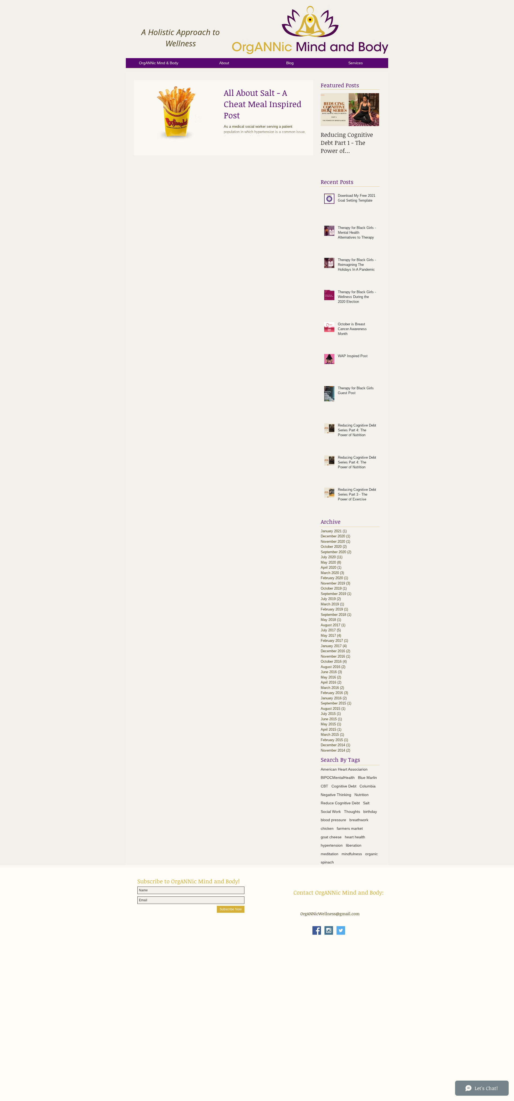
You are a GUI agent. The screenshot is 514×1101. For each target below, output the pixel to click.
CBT (324, 786)
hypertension (332, 845)
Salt (366, 803)
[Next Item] (371, 110)
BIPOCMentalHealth (338, 777)
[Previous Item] (329, 110)
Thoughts (352, 811)
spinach (327, 862)
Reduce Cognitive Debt (340, 803)
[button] (224, 64)
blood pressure (333, 820)
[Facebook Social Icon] (316, 930)
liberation (353, 845)
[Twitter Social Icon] (341, 930)
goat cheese (331, 837)
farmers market (350, 828)
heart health (355, 837)
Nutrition (361, 795)
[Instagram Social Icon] (328, 930)
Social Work (331, 811)
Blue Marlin (367, 777)
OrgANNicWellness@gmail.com (330, 913)
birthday (370, 811)
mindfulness (352, 854)
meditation (329, 854)
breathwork (358, 820)
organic (371, 854)
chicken (327, 828)
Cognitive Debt (343, 786)
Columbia (368, 786)
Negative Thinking (336, 795)
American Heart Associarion (344, 769)
